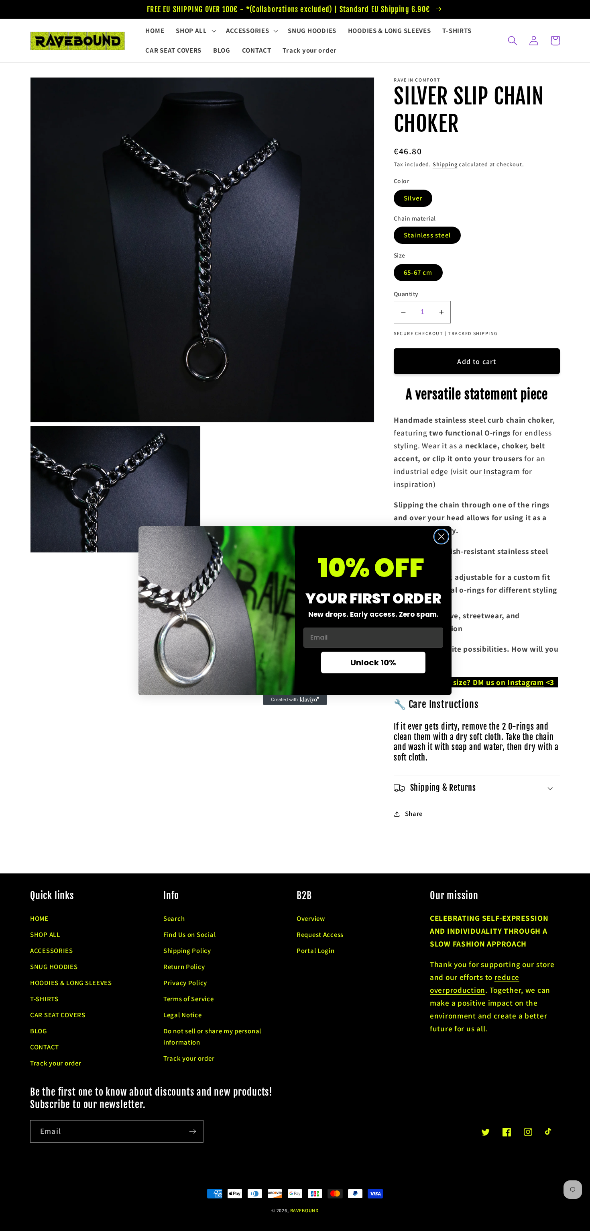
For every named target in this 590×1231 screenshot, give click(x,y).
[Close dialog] (441, 537)
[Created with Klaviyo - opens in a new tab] (295, 700)
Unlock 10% (373, 662)
